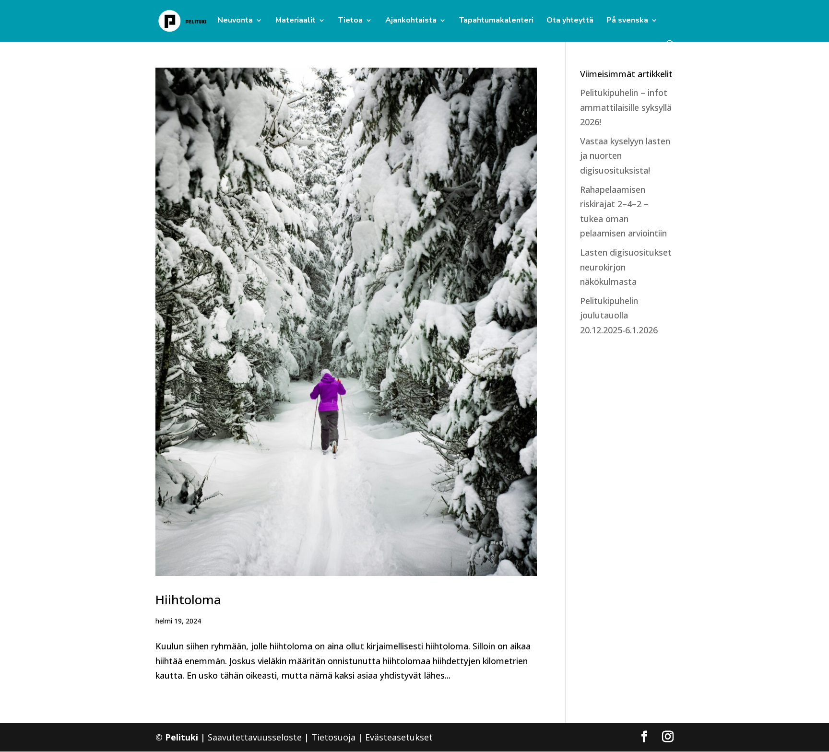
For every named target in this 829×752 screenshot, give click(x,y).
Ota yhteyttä (569, 21)
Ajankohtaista (411, 21)
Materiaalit (295, 21)
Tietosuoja (333, 737)
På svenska (627, 21)
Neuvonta (235, 21)
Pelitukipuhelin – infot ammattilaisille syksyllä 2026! (626, 107)
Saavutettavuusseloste (255, 737)
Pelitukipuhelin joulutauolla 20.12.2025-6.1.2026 (619, 315)
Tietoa (350, 21)
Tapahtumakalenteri (496, 21)
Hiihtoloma (188, 599)
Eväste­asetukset (399, 737)
